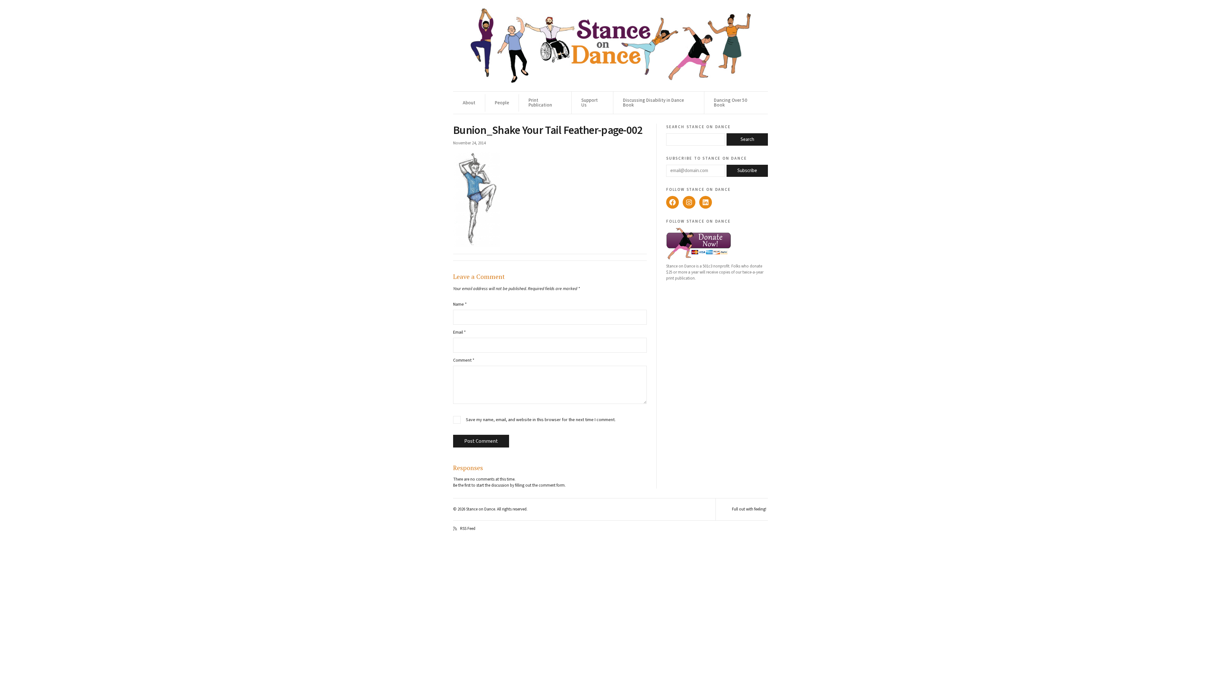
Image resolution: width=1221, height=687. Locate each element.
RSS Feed (467, 528)
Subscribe (747, 170)
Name (460, 304)
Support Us (589, 102)
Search (747, 139)
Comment (463, 360)
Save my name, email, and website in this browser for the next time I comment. (541, 420)
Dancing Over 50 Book (730, 102)
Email (459, 332)
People (502, 103)
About (469, 103)
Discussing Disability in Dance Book (653, 102)
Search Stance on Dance (698, 126)
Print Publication (540, 102)
